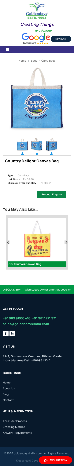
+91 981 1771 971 (44, 318)
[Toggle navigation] (7, 49)
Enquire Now (58, 460)
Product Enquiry (52, 194)
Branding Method (14, 427)
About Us (9, 388)
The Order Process (15, 421)
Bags (34, 60)
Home (22, 60)
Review (59, 38)
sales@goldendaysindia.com (26, 324)
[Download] (22, 153)
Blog (6, 394)
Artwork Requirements (17, 432)
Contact (8, 400)
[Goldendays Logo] (37, 10)
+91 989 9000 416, (17, 318)
